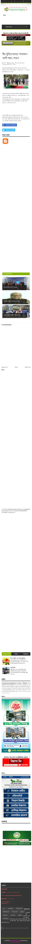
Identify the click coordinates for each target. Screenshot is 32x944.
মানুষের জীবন (12, 667)
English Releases (22, 689)
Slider (14, 64)
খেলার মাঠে (4, 686)
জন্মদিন (4, 693)
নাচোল (10, 691)
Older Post (27, 367)
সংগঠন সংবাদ (16, 685)
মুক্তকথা (17, 686)
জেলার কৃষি (21, 686)
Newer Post (5, 367)
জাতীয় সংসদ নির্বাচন (21, 688)
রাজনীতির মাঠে (25, 685)
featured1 (9, 688)
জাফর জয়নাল (6, 691)
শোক (29, 685)
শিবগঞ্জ (24, 686)
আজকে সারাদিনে (10, 685)
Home (16, 367)
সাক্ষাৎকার (8, 686)
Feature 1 (12, 686)
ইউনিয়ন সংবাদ (14, 689)
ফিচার (17, 688)
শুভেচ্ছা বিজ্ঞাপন (23, 691)
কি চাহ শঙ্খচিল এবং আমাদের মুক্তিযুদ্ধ (17, 658)
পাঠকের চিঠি (7, 693)
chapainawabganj (20, 62)
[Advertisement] (17, 19)
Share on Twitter (10, 130)
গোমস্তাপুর (14, 688)
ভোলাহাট (19, 691)
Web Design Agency (15, 940)
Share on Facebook (11, 125)
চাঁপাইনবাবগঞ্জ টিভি (14, 691)
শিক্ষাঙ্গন (21, 685)
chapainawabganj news (7, 64)
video (27, 686)
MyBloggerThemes (16, 941)
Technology (28, 691)
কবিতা (2, 693)
